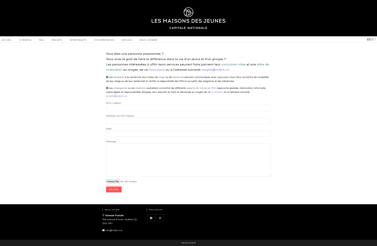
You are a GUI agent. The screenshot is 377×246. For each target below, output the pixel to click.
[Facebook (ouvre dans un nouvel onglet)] (368, 39)
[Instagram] (160, 218)
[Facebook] (151, 218)
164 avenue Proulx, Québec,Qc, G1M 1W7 (120, 219)
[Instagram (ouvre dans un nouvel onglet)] (371, 39)
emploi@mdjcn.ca (215, 69)
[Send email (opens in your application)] (374, 39)
